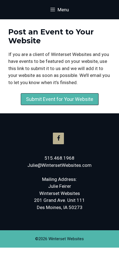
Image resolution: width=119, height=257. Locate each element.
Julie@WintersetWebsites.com (59, 165)
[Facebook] (58, 138)
